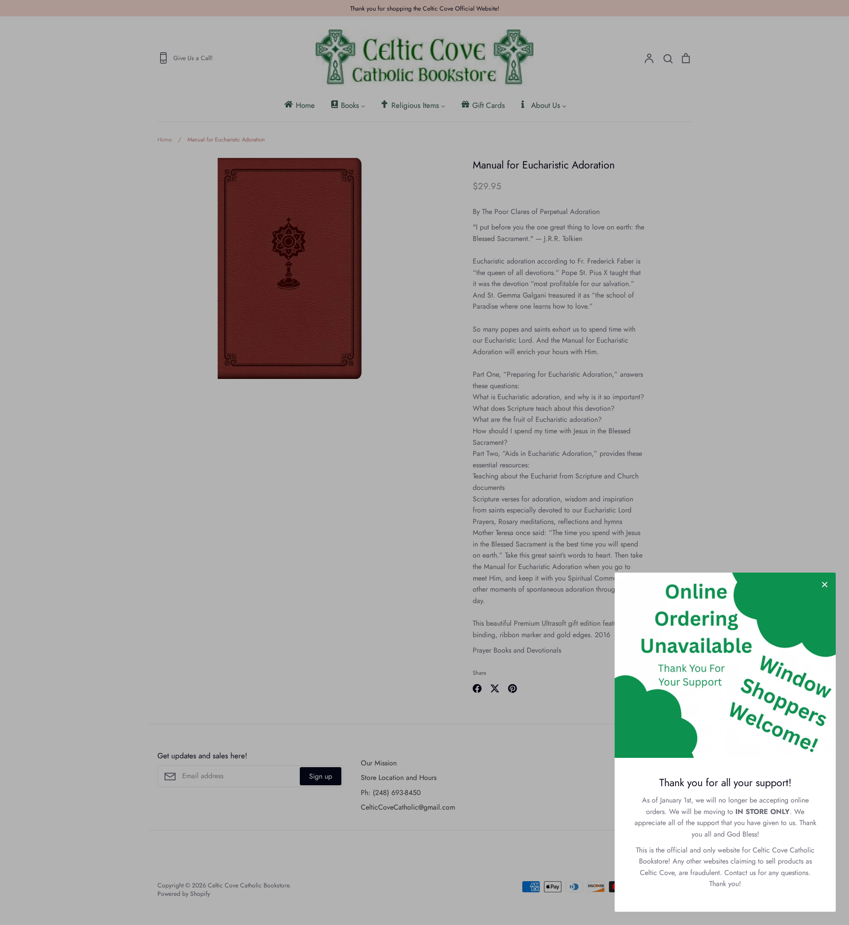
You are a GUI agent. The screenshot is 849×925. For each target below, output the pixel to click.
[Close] (824, 583)
